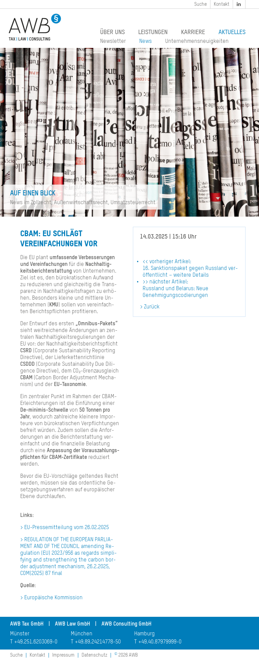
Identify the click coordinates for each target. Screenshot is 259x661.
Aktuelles (232, 32)
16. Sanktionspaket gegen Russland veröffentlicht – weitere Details (190, 268)
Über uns (112, 32)
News (145, 41)
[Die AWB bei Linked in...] (239, 4)
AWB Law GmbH (72, 624)
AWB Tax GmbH (27, 624)
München (81, 634)
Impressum (63, 655)
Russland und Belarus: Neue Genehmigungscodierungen (175, 288)
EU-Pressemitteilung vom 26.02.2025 (66, 527)
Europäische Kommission (53, 598)
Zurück (152, 307)
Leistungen (153, 32)
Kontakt (221, 4)
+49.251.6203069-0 (35, 642)
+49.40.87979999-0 (159, 642)
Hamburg (144, 634)
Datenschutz (94, 655)
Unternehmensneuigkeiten (197, 41)
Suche (200, 4)
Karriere (193, 32)
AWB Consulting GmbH (126, 624)
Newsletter (113, 41)
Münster (19, 634)
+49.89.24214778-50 (98, 642)
